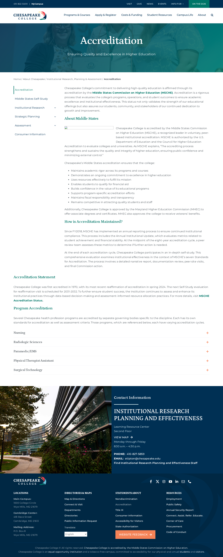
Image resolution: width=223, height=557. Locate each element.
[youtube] (170, 481)
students (185, 551)
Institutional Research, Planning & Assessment (74, 79)
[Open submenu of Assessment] (55, 126)
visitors (200, 551)
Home (17, 79)
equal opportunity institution (65, 551)
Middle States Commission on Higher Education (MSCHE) (132, 92)
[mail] (183, 481)
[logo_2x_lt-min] (30, 478)
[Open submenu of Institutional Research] (55, 108)
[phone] (189, 481)
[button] (212, 15)
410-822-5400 (21, 4)
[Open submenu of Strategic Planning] (55, 117)
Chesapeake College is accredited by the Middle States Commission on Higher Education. (136, 547)
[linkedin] (176, 481)
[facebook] (151, 481)
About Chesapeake (34, 79)
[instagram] (163, 481)
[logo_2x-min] (30, 12)
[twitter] (157, 481)
